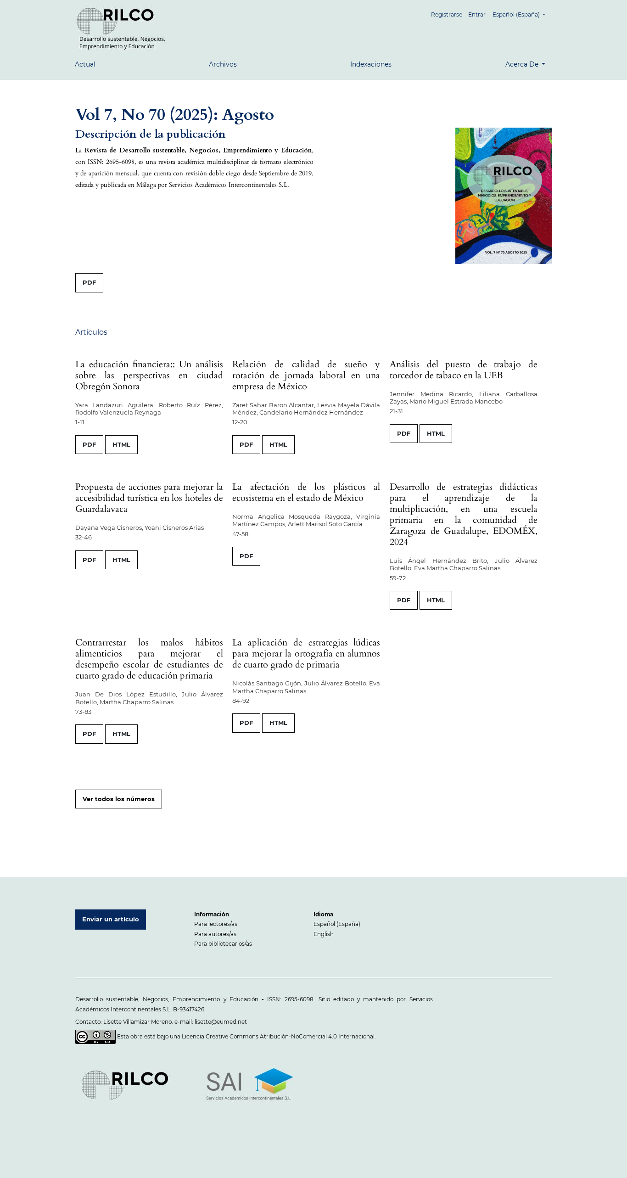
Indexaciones (371, 64)
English (324, 934)
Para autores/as (215, 934)
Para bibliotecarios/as (223, 943)
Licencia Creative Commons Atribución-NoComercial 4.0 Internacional (278, 1035)
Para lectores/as (215, 923)
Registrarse (446, 14)
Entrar (477, 14)
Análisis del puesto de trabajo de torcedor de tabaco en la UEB (463, 369)
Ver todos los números (119, 798)
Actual (85, 64)
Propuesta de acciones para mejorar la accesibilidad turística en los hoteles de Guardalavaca (149, 498)
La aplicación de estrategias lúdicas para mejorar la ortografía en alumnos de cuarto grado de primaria (306, 653)
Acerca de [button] (522, 64)
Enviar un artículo (110, 919)
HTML (121, 444)
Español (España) (337, 923)
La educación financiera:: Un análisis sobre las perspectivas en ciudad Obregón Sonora (149, 375)
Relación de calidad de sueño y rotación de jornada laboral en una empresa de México (306, 375)
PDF (89, 282)
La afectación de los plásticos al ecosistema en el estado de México (306, 492)
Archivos (223, 64)
